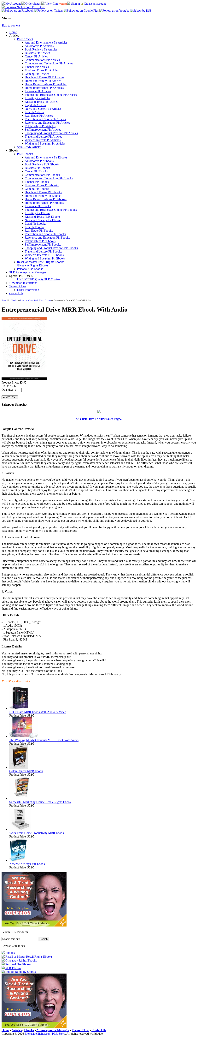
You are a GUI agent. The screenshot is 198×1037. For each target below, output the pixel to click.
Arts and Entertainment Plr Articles (46, 42)
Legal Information (28, 289)
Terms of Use (17, 286)
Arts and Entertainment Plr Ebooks (46, 157)
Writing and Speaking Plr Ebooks (45, 258)
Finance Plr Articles (37, 67)
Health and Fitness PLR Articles (44, 77)
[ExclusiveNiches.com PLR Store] (23, 7)
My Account (13, 3)
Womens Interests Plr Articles (43, 140)
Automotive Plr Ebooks (39, 161)
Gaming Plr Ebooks (37, 188)
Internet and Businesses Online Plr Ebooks (51, 209)
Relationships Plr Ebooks (40, 241)
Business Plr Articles (37, 53)
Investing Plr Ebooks (37, 213)
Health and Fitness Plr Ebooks (43, 192)
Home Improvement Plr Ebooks (44, 202)
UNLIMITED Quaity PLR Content (39, 279)
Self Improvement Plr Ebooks (43, 244)
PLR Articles (25, 39)
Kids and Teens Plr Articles (41, 101)
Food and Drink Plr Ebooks (42, 185)
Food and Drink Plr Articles (42, 70)
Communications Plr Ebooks (42, 174)
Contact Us (16, 293)
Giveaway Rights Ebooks (32, 265)
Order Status (33, 3)
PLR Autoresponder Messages (27, 272)
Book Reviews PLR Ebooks (42, 164)
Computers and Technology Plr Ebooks (49, 178)
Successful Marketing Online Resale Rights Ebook (40, 802)
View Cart (51, 3)
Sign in (75, 3)
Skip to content (11, 25)
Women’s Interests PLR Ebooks (44, 255)
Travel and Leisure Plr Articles (43, 136)
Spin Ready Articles (29, 147)
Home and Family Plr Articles (43, 80)
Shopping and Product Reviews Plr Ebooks (51, 248)
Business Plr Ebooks (37, 168)
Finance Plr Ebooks (37, 181)
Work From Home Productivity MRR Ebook (36, 833)
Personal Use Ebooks (30, 269)
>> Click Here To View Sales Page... (99, 418)
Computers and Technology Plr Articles (49, 63)
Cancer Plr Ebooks (36, 171)
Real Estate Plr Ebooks (39, 230)
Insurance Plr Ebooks (38, 206)
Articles (17, 1030)
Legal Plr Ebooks (35, 223)
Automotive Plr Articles (39, 46)
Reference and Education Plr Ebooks (47, 237)
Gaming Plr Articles (37, 73)
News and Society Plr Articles (43, 108)
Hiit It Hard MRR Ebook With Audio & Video (37, 712)
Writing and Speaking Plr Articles (45, 143)
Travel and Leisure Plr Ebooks (43, 251)
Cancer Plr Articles (36, 56)
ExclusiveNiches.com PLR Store (45, 1033)
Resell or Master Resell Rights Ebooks (40, 262)
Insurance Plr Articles (38, 91)
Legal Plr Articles (35, 105)
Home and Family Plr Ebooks (43, 195)
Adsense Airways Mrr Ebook (27, 864)
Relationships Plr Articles (40, 126)
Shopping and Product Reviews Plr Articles (51, 133)
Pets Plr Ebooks (34, 227)
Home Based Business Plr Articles (46, 84)
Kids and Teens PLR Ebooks (42, 216)
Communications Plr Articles (42, 60)
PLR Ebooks (25, 154)
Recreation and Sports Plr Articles (45, 119)
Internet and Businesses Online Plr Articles (51, 94)
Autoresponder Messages (52, 1030)
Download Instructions (23, 282)
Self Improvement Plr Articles (43, 129)
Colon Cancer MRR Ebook (26, 771)
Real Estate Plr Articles (39, 115)
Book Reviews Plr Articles (41, 49)
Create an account (95, 3)
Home (13, 32)
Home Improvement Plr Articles (44, 87)
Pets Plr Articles (34, 112)
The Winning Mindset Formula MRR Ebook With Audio (44, 740)
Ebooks (14, 300)
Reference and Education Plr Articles (47, 122)
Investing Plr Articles (37, 98)
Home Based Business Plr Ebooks (46, 199)
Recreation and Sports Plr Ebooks (45, 234)
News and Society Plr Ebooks (43, 220)
